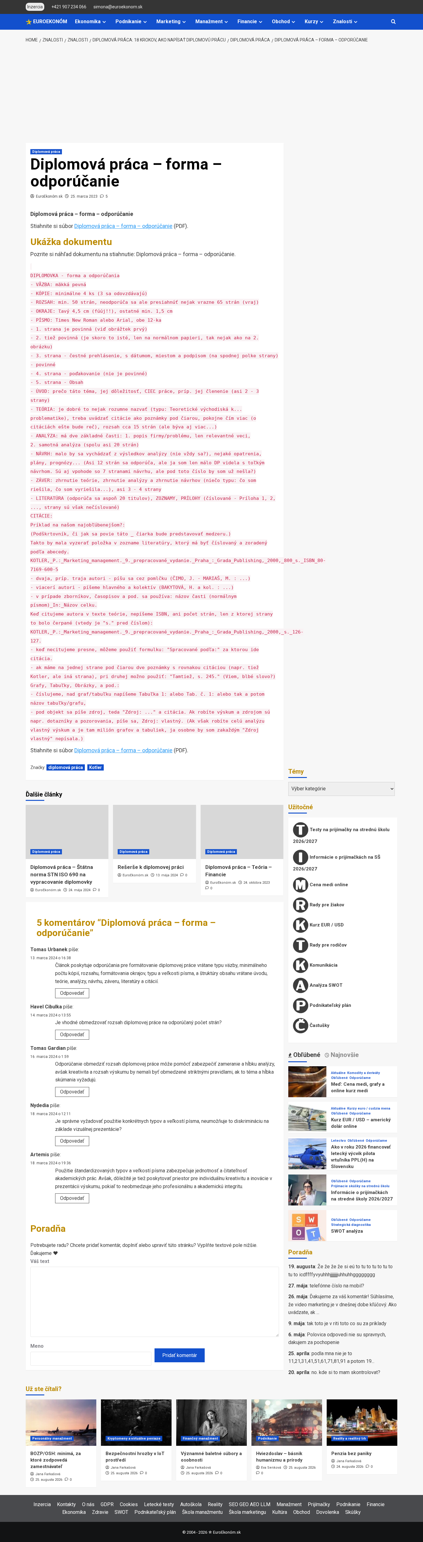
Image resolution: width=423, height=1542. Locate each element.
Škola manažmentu (202, 1512)
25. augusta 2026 (48, 1480)
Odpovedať (72, 993)
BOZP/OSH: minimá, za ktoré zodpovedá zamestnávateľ (55, 1460)
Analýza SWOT (325, 985)
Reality (215, 1504)
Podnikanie (129, 21)
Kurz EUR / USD (326, 925)
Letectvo (338, 1140)
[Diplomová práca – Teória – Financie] (242, 832)
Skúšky (353, 1512)
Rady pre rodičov (327, 945)
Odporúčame (360, 1078)
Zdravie (100, 1512)
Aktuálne (338, 1073)
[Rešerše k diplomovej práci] (154, 832)
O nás (88, 1504)
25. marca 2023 (84, 196)
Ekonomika (88, 21)
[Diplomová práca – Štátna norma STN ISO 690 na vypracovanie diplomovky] (67, 832)
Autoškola (191, 1504)
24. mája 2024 (79, 890)
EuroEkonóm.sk (49, 196)
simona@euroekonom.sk (118, 6)
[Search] (393, 21)
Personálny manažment (52, 1439)
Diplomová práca (46, 152)
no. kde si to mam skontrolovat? (346, 1372)
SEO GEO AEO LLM (249, 1504)
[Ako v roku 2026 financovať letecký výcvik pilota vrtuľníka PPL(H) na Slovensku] (307, 1157)
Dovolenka (327, 1512)
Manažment (209, 21)
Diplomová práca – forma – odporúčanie (123, 226)
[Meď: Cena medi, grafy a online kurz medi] (307, 1085)
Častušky (318, 1025)
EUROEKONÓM (49, 21)
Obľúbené (339, 1078)
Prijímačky (319, 1504)
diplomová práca (65, 767)
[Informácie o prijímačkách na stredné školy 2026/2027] (307, 1193)
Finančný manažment (200, 1439)
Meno (37, 1346)
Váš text (39, 1261)
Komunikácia (323, 965)
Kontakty (66, 1504)
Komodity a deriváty (363, 1073)
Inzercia (42, 1504)
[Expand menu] (104, 21)
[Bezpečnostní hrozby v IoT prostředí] (136, 1422)
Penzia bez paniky (351, 1453)
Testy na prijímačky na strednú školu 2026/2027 (341, 835)
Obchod (281, 21)
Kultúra (279, 1512)
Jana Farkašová (47, 1474)
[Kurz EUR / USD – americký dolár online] (307, 1120)
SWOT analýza (347, 1231)
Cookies (129, 1504)
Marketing (168, 21)
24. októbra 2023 (256, 883)
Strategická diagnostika (351, 1224)
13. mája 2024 (167, 875)
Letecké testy (159, 1504)
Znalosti (342, 21)
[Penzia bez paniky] (362, 1422)
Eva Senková (271, 1468)
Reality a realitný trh (349, 1439)
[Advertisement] (211, 93)
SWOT (121, 1512)
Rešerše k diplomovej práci (151, 867)
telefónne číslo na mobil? (337, 1286)
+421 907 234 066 (68, 6)
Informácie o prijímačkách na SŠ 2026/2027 (336, 863)
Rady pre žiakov (326, 905)
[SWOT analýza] (307, 1229)
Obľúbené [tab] (306, 1055)
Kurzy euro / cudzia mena (368, 1108)
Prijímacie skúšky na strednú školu (360, 1186)
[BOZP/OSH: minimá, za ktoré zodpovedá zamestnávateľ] (61, 1422)
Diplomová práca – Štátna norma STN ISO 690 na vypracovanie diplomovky (61, 874)
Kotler (95, 767)
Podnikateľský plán (329, 1005)
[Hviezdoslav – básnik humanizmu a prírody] (286, 1422)
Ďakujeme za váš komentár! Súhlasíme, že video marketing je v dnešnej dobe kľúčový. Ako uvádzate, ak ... (342, 1304)
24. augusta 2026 (349, 1467)
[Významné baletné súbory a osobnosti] (211, 1422)
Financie (247, 21)
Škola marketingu (247, 1512)
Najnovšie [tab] (344, 1055)
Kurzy (311, 21)
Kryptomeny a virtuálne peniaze (133, 1439)
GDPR (107, 1504)
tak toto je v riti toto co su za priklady (346, 1323)
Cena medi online (328, 884)
